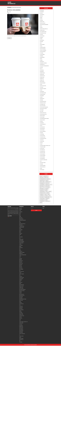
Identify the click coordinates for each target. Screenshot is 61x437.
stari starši (46, 195)
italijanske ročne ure (48, 181)
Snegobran (42, 122)
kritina (41, 187)
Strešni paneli (20, 308)
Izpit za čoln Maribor (43, 50)
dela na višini (41, 177)
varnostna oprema (42, 198)
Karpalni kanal (42, 57)
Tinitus (42, 142)
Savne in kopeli (21, 300)
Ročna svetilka (43, 115)
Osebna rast (42, 91)
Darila (41, 18)
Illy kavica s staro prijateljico (14, 10)
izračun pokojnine (42, 184)
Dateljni (42, 20)
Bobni (41, 17)
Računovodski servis (43, 112)
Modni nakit (42, 74)
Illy (19, 235)
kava (51, 184)
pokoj (46, 191)
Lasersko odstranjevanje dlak (45, 65)
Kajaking (42, 55)
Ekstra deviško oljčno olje (44, 28)
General (42, 34)
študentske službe (47, 201)
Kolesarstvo (42, 61)
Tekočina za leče (21, 314)
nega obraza (46, 188)
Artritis (20, 210)
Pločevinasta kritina (43, 101)
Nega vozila (20, 266)
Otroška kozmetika (43, 92)
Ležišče (42, 67)
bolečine (41, 176)
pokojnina (50, 191)
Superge (42, 132)
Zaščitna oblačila (43, 165)
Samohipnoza (41, 194)
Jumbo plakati (43, 54)
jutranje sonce (47, 184)
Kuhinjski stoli (42, 64)
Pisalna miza (42, 98)
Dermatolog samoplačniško (44, 24)
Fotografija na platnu (43, 31)
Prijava (43, 208)
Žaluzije (20, 337)
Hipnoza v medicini (42, 181)
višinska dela (47, 198)
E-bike (41, 27)
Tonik (20, 320)
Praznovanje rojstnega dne (22, 289)
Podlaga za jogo (43, 104)
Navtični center (43, 75)
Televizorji (42, 139)
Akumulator (42, 10)
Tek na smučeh (43, 135)
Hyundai (42, 41)
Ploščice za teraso (43, 102)
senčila (45, 194)
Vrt (41, 161)
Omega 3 (42, 87)
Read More (9, 37)
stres (49, 195)
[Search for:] (36, 208)
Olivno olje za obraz (43, 85)
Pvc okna (42, 111)
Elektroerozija (42, 30)
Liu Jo (41, 68)
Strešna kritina (21, 306)
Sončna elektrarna (43, 124)
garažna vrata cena (42, 180)
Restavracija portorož (44, 114)
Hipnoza (42, 37)
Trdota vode (42, 148)
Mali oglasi (42, 71)
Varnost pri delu (43, 152)
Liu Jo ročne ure (48, 187)
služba (48, 194)
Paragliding (42, 95)
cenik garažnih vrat (46, 176)
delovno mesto (46, 177)
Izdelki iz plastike (43, 47)
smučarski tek (41, 195)
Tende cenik (42, 141)
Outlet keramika (43, 94)
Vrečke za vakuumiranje (44, 159)
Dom (19, 221)
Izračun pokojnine (43, 51)
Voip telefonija (43, 158)
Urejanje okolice (43, 151)
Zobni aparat (42, 169)
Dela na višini (42, 21)
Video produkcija (43, 155)
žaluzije (41, 202)
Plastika (20, 283)
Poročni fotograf (43, 105)
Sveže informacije (11, 3)
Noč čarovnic (42, 81)
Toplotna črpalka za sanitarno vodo (45, 145)
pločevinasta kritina (42, 191)
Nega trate (42, 78)
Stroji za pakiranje (43, 131)
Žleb (41, 168)
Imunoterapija (42, 44)
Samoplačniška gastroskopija (45, 118)
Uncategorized (43, 149)
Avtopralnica (42, 14)
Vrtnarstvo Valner (43, 162)
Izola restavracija (43, 48)
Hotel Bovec (42, 40)
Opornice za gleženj (43, 88)
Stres (41, 125)
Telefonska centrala (43, 138)
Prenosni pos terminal (44, 108)
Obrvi (41, 84)
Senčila (42, 121)
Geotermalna (20, 229)
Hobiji (41, 38)
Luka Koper (20, 258)
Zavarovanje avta (21, 339)
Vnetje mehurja (21, 331)
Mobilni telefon (21, 260)
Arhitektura (42, 11)
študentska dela (42, 201)
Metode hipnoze (42, 188)
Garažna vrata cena (21, 227)
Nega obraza (42, 77)
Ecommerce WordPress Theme (28, 344)
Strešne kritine (43, 128)
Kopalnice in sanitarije (21, 252)
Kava (41, 58)
